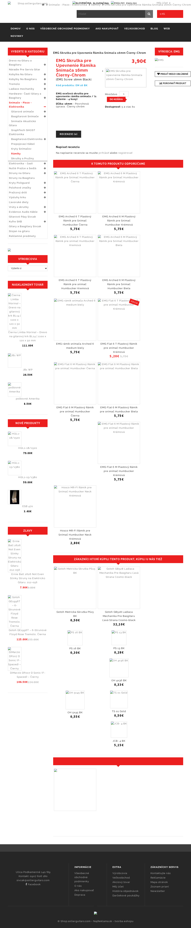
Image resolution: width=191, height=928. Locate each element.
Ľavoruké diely (19, 202)
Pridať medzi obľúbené (174, 74)
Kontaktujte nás (161, 873)
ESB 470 (27, 506)
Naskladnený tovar (27, 284)
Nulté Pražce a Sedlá (22, 168)
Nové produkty (27, 423)
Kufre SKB (15, 221)
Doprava (79, 894)
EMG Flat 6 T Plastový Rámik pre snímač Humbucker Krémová (119, 347)
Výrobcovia (119, 873)
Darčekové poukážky (126, 895)
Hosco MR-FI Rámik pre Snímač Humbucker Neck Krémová (75, 534)
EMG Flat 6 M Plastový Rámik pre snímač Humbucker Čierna (75, 411)
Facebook (34, 884)
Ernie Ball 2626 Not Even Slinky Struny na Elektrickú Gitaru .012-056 (27, 578)
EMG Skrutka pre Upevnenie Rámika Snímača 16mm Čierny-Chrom (148, 4)
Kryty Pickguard (19, 182)
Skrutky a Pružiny (21, 158)
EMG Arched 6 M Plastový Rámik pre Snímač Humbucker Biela (119, 284)
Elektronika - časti (21, 163)
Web (167, 28)
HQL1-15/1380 (27, 477)
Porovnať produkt (174, 83)
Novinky (17, 36)
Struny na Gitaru (19, 173)
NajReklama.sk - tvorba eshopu (113, 921)
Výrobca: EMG (169, 51)
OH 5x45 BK (75, 712)
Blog (154, 28)
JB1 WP (28, 369)
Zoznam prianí (160, 886)
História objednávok (125, 891)
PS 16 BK (75, 648)
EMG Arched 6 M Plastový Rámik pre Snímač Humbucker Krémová (119, 220)
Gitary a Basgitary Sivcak (25, 226)
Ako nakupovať (107, 28)
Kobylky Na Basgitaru (23, 79)
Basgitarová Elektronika (26, 139)
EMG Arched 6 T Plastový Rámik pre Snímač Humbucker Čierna (75, 220)
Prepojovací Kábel (22, 144)
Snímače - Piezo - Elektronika (68, 4)
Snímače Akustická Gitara (22, 123)
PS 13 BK (119, 648)
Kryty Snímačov (20, 148)
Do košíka (116, 99)
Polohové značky (20, 187)
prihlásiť (104, 152)
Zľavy (27, 530)
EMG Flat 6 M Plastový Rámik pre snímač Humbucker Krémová (119, 471)
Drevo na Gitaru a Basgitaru (20, 62)
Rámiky (96, 4)
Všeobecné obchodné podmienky (65, 28)
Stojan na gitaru (19, 231)
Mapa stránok (159, 882)
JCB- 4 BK (119, 740)
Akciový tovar (121, 882)
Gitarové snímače (21, 111)
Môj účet (118, 886)
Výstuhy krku (17, 197)
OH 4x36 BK (119, 680)
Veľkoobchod (134, 28)
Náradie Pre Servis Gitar (24, 69)
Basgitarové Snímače (24, 116)
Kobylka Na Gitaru (20, 74)
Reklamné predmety (22, 236)
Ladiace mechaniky (21, 88)
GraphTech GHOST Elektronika (22, 132)
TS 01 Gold (119, 711)
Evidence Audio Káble (23, 211)
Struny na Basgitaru (22, 178)
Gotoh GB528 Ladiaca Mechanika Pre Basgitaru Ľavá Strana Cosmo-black (119, 616)
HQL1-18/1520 (27, 448)
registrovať (125, 152)
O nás (30, 28)
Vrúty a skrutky (19, 207)
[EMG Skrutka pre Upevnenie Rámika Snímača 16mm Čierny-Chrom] (125, 77)
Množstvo (111, 94)
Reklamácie (158, 877)
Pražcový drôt (18, 192)
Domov (16, 28)
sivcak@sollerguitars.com (33, 880)
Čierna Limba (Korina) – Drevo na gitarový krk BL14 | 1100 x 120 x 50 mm (27, 336)
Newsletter (158, 891)
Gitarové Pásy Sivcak (22, 216)
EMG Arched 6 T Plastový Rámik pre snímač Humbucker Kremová (75, 284)
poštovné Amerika (28, 398)
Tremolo (14, 84)
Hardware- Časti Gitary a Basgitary (25, 95)
